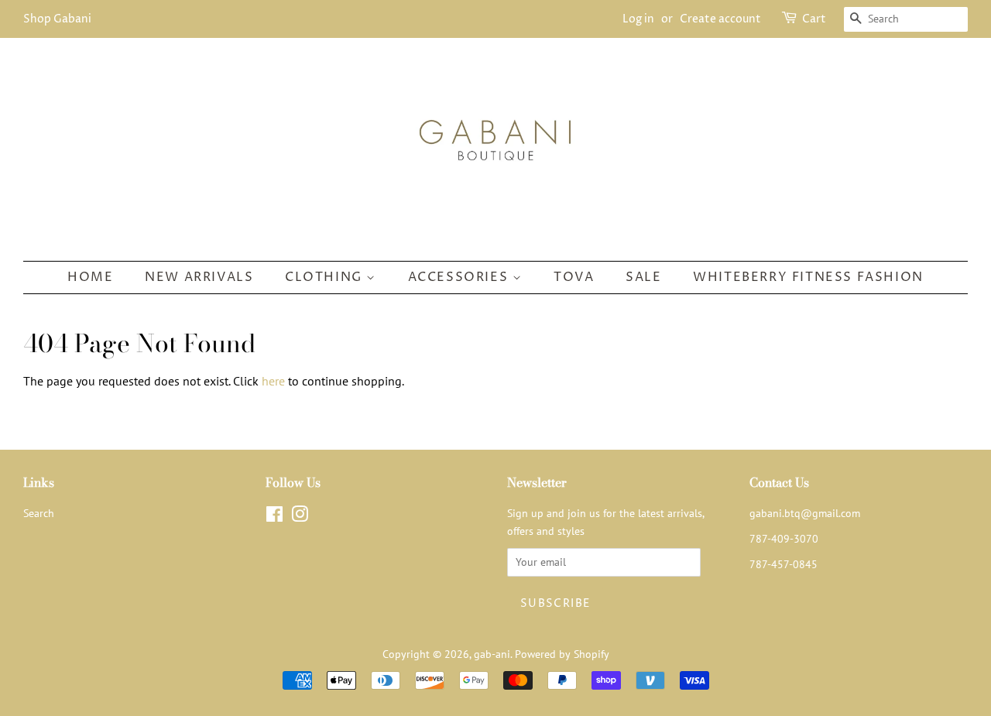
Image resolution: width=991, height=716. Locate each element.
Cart (814, 19)
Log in (638, 19)
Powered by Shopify (562, 654)
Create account (720, 19)
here (273, 381)
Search (38, 513)
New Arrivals (199, 277)
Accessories (460, 277)
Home (90, 277)
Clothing (325, 277)
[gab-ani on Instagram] (299, 517)
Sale (643, 277)
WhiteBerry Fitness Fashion (808, 277)
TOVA (574, 277)
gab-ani (492, 654)
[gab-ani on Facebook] (274, 517)
